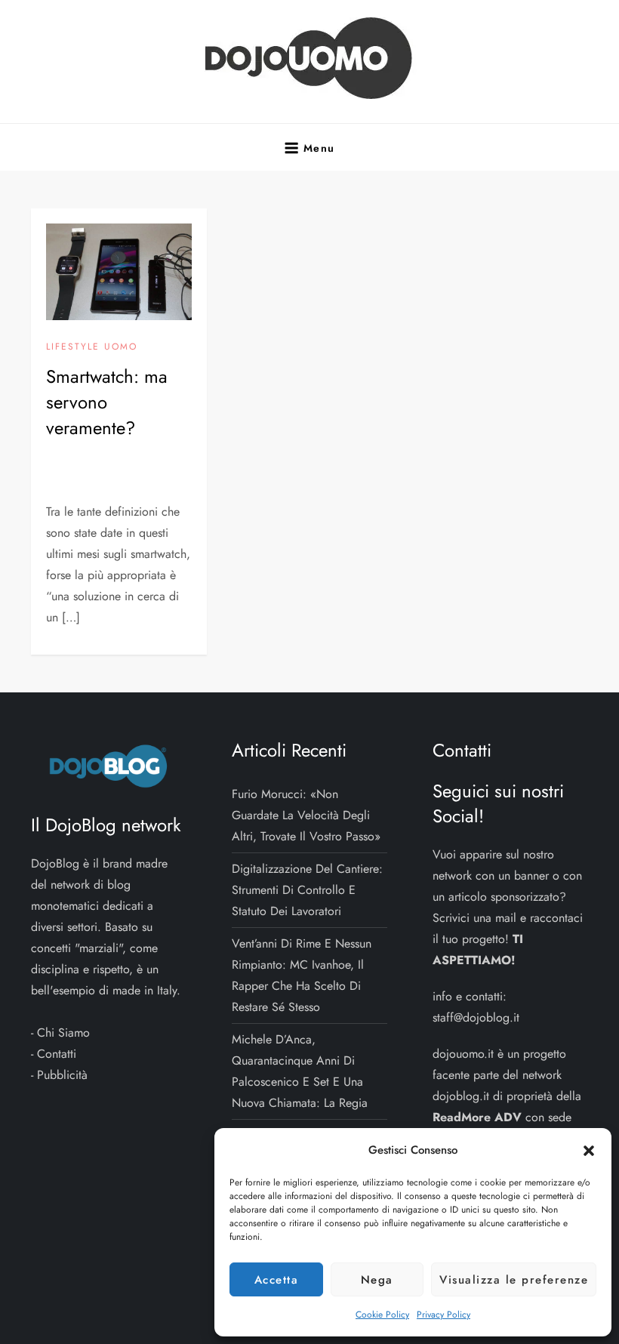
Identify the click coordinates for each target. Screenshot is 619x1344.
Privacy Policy (443, 1314)
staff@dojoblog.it (476, 1017)
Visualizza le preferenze (513, 1280)
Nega (377, 1280)
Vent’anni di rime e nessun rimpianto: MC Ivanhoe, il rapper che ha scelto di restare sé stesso (301, 975)
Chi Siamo (63, 1032)
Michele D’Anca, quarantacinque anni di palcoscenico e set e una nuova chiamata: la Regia (300, 1071)
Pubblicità (62, 1075)
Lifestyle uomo (91, 347)
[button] (588, 1150)
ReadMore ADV (477, 1117)
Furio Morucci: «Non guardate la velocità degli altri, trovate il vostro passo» (306, 815)
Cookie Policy (382, 1314)
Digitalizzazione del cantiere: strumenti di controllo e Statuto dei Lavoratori (307, 890)
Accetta (276, 1280)
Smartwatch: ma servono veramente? (107, 401)
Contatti (56, 1053)
